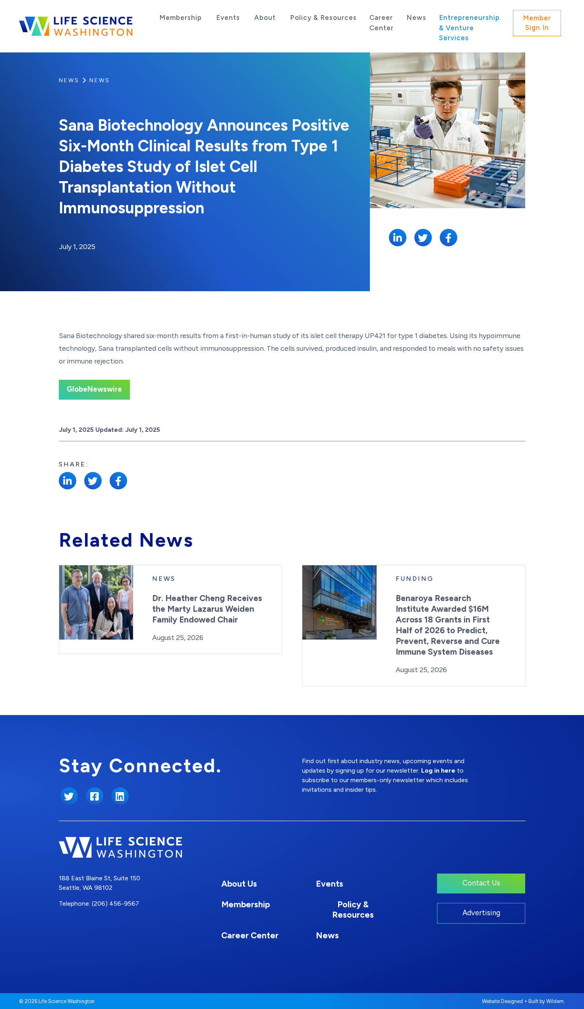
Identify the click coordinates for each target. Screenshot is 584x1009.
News (416, 17)
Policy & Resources (323, 17)
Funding (415, 578)
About (265, 17)
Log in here (438, 770)
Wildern (555, 1001)
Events (228, 17)
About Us (239, 884)
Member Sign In (537, 22)
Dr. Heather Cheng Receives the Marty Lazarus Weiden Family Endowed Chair (207, 608)
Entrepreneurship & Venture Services (469, 28)
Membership (180, 17)
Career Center (381, 23)
